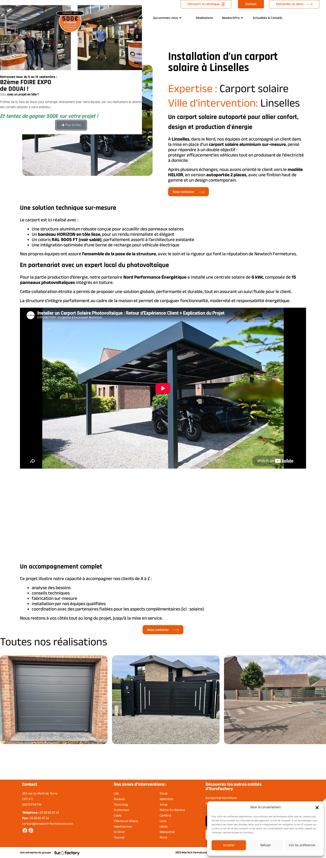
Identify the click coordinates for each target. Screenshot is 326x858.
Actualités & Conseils (267, 18)
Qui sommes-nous (165, 18)
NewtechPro (231, 18)
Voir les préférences (302, 845)
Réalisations (204, 18)
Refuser (265, 845)
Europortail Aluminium (221, 798)
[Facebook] (25, 830)
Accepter (229, 845)
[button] (317, 807)
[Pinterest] (31, 830)
